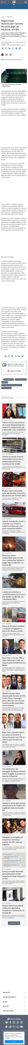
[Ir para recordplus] (6, 1026)
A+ (7, 54)
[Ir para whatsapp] (17, 1026)
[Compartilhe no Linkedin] (9, 48)
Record (6, 1006)
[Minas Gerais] (14, 6)
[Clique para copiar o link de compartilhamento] (20, 48)
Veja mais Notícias (14, 923)
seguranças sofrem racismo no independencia (12, 385)
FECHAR (14, 1041)
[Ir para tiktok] (10, 1026)
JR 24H (5, 1002)
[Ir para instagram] (14, 1022)
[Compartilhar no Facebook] (6, 48)
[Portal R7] (14, 2)
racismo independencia (8, 379)
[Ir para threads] (21, 1022)
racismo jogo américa (6, 387)
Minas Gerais (9, 16)
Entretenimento (9, 997)
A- (10, 54)
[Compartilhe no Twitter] (3, 48)
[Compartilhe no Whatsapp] (13, 48)
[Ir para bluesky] (6, 1022)
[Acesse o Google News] (16, 48)
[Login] (25, 2)
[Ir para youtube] (21, 1026)
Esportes (6, 992)
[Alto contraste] (2, 54)
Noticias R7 (3, 16)
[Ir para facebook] (10, 1022)
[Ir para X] (14, 1026)
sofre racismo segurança (20, 379)
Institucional (8, 1011)
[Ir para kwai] (17, 1022)
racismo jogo (5, 382)
